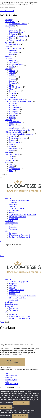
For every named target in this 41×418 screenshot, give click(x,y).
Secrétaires (13, 93)
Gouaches (12, 144)
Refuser (25, 403)
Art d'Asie (8, 20)
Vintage (12, 118)
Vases (11, 171)
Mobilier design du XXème (14, 99)
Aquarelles (13, 136)
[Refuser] (13, 407)
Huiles (11, 146)
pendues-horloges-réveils (18, 36)
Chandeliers (13, 63)
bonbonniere (13, 30)
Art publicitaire (14, 109)
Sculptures (8, 120)
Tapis (11, 156)
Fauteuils (12, 81)
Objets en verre (14, 169)
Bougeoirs (13, 60)
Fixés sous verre (15, 142)
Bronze (11, 124)
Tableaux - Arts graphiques (14, 132)
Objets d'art (13, 34)
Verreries (8, 163)
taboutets (8, 152)
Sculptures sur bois (16, 128)
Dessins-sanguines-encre (18, 138)
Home (2, 322)
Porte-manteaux (14, 91)
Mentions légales (11, 380)
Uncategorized (10, 160)
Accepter (17, 403)
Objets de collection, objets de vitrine (18, 101)
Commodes (13, 77)
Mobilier (8, 69)
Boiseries (12, 50)
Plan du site (9, 378)
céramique (8, 42)
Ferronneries (13, 52)
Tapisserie (12, 158)
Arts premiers (14, 114)
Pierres (11, 54)
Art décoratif (9, 26)
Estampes (12, 140)
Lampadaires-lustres (16, 65)
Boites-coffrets (14, 28)
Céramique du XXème (13, 44)
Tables (11, 95)
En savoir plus (6, 407)
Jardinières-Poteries (16, 32)
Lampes (12, 67)
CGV (7, 382)
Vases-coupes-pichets (16, 40)
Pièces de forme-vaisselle (18, 24)
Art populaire (14, 107)
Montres (12, 116)
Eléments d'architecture (13, 48)
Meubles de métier (15, 87)
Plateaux (12, 38)
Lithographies (14, 148)
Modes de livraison (11, 384)
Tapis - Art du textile (12, 154)
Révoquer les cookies (20, 416)
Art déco (12, 105)
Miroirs (11, 89)
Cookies (7, 373)
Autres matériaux (15, 122)
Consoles (12, 79)
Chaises (12, 73)
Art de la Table (10, 22)
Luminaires (9, 58)
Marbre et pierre (15, 126)
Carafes (12, 165)
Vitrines (12, 97)
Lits (10, 85)
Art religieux (13, 111)
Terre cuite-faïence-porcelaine (19, 130)
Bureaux (12, 71)
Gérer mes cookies (11, 375)
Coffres (11, 75)
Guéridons (13, 83)
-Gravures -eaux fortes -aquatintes (21, 134)
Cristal (7, 46)
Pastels (11, 150)
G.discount (8, 56)
